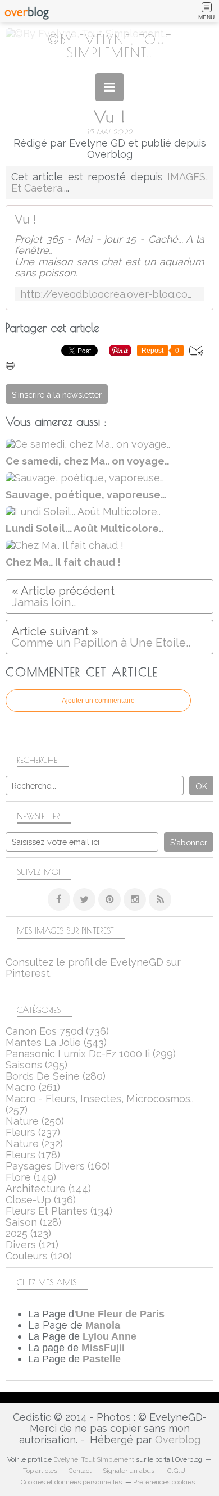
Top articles (40, 1471)
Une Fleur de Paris (120, 1314)
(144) (48, 1188)
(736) (57, 1031)
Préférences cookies (164, 1482)
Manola (102, 1325)
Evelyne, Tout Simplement (93, 1459)
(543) (56, 1042)
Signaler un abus (129, 1471)
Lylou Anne (109, 1336)
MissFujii (103, 1347)
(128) (33, 1222)
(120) (39, 1256)
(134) (59, 1211)
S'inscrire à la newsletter (57, 394)
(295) (36, 1065)
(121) (32, 1245)
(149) (31, 1177)
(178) (33, 1155)
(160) (58, 1166)
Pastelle (102, 1359)
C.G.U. (177, 1471)
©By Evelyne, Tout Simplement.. (110, 46)
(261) (33, 1087)
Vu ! (25, 219)
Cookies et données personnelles (71, 1482)
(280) (56, 1076)
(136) (41, 1200)
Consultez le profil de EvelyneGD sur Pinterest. (93, 967)
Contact (80, 1471)
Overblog (177, 1439)
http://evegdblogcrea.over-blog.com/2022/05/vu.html (109, 294)
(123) (28, 1233)
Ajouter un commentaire (98, 700)
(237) (33, 1132)
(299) (91, 1054)
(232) (34, 1143)
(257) (100, 1104)
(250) (35, 1121)
